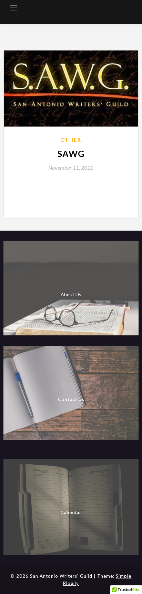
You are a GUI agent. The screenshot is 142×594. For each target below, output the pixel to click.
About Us (71, 294)
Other (70, 140)
